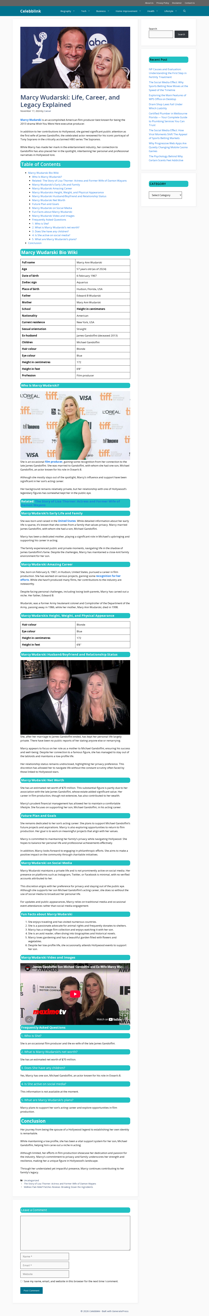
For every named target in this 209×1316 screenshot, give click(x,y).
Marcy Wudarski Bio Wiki (43, 173)
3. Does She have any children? (50, 231)
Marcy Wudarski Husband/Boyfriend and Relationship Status (69, 196)
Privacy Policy (163, 3)
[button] (184, 11)
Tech (83, 11)
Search (153, 28)
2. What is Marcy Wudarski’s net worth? (55, 227)
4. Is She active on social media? (51, 235)
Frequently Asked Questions (49, 219)
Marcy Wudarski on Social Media (52, 208)
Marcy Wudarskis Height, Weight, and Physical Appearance (68, 192)
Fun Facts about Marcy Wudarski (52, 212)
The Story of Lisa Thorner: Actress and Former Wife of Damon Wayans (70, 503)
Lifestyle (168, 11)
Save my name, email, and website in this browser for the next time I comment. (71, 1281)
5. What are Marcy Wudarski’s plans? (54, 239)
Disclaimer (177, 3)
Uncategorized (31, 1180)
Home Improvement (126, 11)
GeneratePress (120, 1311)
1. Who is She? (40, 223)
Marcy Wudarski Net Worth (48, 200)
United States (67, 521)
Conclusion (34, 243)
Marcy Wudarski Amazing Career (52, 188)
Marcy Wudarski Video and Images (53, 215)
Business (101, 11)
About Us (149, 3)
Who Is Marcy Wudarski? (47, 176)
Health (150, 11)
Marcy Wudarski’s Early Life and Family (56, 184)
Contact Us (190, 3)
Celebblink (30, 11)
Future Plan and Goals (45, 204)
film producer (53, 461)
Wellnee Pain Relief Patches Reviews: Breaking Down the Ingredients (58, 1187)
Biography (65, 11)
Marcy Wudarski (30, 120)
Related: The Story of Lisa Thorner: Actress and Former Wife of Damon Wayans (79, 180)
